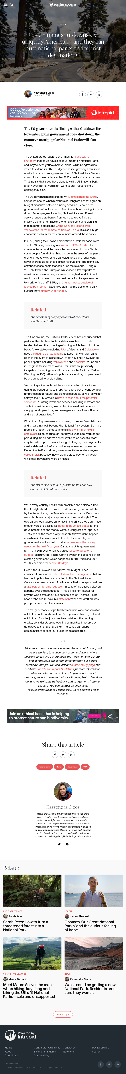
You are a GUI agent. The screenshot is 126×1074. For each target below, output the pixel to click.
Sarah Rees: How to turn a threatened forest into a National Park (25, 926)
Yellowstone (60, 362)
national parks (45, 767)
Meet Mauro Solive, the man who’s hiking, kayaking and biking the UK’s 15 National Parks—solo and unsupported (29, 990)
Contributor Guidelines (47, 1047)
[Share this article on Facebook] (82, 94)
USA (85, 767)
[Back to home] (62, 4)
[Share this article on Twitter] (90, 94)
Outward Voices (12, 911)
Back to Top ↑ (63, 1014)
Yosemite (79, 362)
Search (96, 1051)
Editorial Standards (45, 1051)
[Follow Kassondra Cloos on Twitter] (59, 845)
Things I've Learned (14, 974)
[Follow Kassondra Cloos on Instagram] (67, 845)
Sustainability (41, 1055)
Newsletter (69, 1051)
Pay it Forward (100, 1047)
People (69, 911)
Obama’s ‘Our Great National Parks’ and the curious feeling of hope (90, 926)
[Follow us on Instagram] (117, 1064)
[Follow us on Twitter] (109, 1064)
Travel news (72, 767)
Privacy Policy (11, 1063)
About (8, 1051)
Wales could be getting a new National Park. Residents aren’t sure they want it (91, 988)
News (63, 24)
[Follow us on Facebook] (100, 1064)
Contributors (12, 1055)
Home (8, 1047)
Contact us (69, 1047)
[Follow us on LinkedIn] (98, 94)
